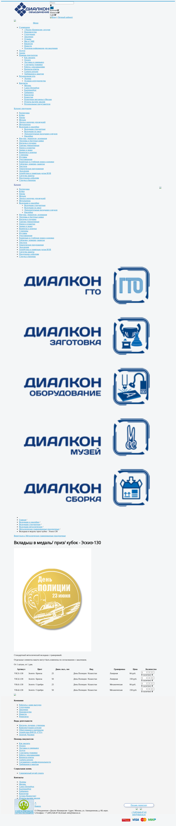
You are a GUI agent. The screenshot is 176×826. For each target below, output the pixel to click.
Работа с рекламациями (29, 755)
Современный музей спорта (31, 773)
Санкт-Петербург (26, 786)
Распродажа (24, 113)
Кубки (22, 115)
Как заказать (24, 743)
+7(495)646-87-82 (138, 812)
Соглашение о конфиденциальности (35, 762)
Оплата (22, 746)
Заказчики (23, 709)
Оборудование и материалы (31, 730)
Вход (54, 17)
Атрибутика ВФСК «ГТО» (31, 732)
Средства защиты (26, 176)
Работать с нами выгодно (30, 705)
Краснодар (23, 793)
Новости (23, 714)
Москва (22, 784)
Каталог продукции (22, 108)
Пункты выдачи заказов (29, 798)
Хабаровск (23, 791)
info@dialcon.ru (139, 814)
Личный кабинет (65, 17)
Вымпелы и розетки (28, 152)
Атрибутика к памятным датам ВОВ (35, 173)
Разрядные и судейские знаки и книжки (36, 162)
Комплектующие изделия (30, 728)
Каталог (17, 185)
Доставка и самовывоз (29, 748)
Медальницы (25, 124)
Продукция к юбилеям (29, 178)
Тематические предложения (31, 169)
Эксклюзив (24, 171)
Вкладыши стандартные (34, 129)
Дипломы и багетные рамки (31, 141)
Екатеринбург (25, 789)
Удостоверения (25, 159)
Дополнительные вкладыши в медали (40, 134)
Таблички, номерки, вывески (32, 164)
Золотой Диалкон (26, 735)
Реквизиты (24, 716)
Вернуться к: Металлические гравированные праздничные (40, 536)
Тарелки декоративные (29, 145)
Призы (22, 117)
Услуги (22, 750)
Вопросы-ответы (26, 757)
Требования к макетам (29, 764)
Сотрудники (24, 707)
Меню (35, 23)
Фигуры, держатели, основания (33, 138)
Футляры (23, 157)
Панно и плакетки (27, 148)
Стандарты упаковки (28, 753)
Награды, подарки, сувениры (32, 725)
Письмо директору (139, 805)
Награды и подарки (27, 143)
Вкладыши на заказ (32, 131)
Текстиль (23, 166)
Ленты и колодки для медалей (32, 122)
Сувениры (23, 155)
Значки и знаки (25, 150)
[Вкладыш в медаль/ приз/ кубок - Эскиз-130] (52, 651)
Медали (22, 120)
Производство (25, 712)
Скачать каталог (26, 760)
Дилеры (22, 782)
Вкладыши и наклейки (29, 127)
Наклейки (28, 136)
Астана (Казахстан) (27, 796)
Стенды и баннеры (27, 180)
